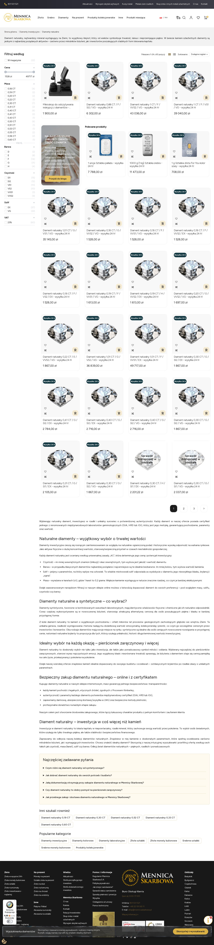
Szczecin (188, 921)
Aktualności (88, 4)
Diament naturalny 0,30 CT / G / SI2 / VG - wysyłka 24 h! (191, 422)
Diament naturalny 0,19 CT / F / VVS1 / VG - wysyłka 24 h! (103, 295)
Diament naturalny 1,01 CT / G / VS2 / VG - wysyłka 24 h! (103, 358)
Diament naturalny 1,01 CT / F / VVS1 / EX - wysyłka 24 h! (146, 358)
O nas (196, 4)
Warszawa (189, 925)
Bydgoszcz (189, 880)
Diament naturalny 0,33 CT (160, 817)
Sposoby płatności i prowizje (104, 894)
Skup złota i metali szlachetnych (70, 918)
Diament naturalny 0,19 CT (55, 817)
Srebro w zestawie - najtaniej (16, 924)
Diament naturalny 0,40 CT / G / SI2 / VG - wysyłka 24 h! (147, 422)
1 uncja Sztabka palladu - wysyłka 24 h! (105, 165)
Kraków (188, 902)
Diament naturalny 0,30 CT (90, 817)
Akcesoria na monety (42, 910)
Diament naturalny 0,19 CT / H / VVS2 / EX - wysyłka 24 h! (147, 295)
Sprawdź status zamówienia (104, 891)
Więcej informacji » (130, 914)
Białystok (188, 876)
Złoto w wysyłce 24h (13, 876)
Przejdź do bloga (57, 178)
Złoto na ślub (39, 884)
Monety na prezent (42, 876)
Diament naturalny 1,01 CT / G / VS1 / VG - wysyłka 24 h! (60, 232)
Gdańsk (188, 888)
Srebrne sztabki (191, 840)
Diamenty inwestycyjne (54, 840)
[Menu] (14, 901)
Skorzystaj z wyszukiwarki (190, 931)
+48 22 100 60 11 (136, 906)
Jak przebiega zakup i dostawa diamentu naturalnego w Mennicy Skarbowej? (87, 797)
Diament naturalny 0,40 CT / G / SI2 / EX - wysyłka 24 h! (104, 422)
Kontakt (204, 4)
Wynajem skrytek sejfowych (107, 4)
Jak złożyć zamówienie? (103, 887)
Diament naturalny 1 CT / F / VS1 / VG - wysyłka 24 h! (191, 106)
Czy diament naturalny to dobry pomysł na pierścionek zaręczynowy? (83, 790)
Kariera (66, 905)
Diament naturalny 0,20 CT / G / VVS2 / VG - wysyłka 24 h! (191, 295)
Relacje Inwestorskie (71, 913)
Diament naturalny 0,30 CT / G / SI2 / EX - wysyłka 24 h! (191, 358)
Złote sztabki (137, 840)
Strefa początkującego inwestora (72, 882)
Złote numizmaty (11, 888)
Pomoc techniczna (100, 906)
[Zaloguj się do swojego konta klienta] (191, 17)
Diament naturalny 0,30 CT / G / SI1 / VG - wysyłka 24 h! (191, 485)
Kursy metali (127, 4)
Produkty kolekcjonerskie (89, 847)
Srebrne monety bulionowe (55, 847)
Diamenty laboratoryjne (112, 840)
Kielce (187, 899)
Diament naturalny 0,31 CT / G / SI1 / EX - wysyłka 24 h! (60, 485)
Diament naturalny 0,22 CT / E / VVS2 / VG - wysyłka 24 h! (60, 358)
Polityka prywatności (101, 883)
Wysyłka (96, 898)
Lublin (187, 910)
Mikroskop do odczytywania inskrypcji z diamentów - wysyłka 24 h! (58, 106)
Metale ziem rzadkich (145, 4)
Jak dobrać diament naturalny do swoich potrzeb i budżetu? (78, 775)
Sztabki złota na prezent (44, 880)
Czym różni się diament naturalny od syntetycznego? (74, 768)
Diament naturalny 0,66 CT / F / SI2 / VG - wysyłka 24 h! (103, 106)
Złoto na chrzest (41, 891)
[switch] (10, 921)
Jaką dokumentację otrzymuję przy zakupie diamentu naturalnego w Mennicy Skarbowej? (94, 782)
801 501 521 (12, 4)
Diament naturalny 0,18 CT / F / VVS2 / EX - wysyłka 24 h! (191, 232)
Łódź (187, 906)
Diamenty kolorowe (82, 840)
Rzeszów (188, 917)
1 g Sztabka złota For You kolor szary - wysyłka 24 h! (188, 165)
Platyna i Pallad (40, 906)
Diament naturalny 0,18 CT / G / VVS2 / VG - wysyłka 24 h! (103, 232)
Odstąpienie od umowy (102, 902)
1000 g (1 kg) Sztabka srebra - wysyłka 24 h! (146, 165)
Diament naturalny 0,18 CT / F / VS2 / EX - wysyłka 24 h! (60, 295)
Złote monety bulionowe (163, 840)
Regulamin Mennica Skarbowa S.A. (101, 878)
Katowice (188, 895)
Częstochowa (190, 884)
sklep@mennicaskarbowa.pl (140, 910)
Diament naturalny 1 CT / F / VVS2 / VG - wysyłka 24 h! (145, 106)
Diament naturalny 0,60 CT (56, 824)
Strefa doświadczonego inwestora (73, 888)
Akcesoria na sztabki (42, 914)
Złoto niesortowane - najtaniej (13, 893)
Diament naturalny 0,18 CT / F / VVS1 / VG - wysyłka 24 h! (147, 232)
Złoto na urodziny (41, 895)
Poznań (188, 914)
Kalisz (187, 891)
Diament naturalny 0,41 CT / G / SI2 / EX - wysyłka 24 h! (60, 422)
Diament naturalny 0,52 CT (125, 817)
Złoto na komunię (41, 888)
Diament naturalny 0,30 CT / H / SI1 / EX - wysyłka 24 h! (147, 485)
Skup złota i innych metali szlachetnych (173, 4)
